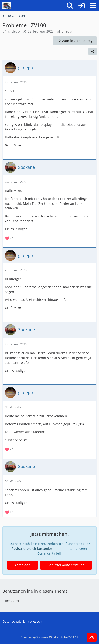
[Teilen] (92, 51)
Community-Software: (49, 637)
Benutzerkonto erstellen (65, 565)
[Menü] (93, 5)
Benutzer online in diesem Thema (35, 591)
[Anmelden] (81, 5)
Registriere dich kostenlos (32, 548)
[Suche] (70, 5)
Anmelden (22, 565)
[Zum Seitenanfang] (92, 637)
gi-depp (14, 31)
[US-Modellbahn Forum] (6, 5)
